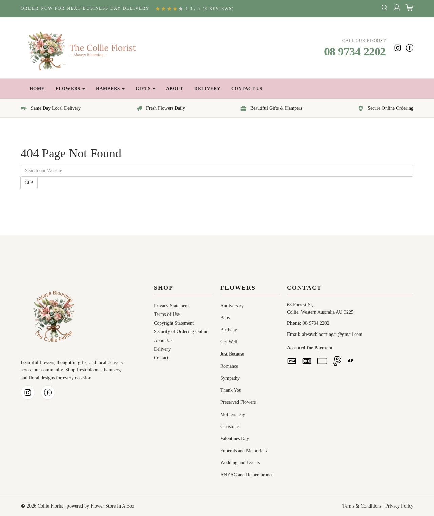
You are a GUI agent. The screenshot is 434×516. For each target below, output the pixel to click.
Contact (161, 357)
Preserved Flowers (238, 402)
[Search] (384, 9)
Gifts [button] (144, 88)
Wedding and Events (240, 462)
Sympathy (230, 378)
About (174, 88)
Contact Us (246, 88)
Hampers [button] (108, 88)
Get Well (228, 341)
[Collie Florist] (84, 48)
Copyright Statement (174, 323)
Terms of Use (167, 314)
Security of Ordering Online (181, 331)
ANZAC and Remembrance (246, 474)
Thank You (230, 390)
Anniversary (232, 305)
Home (37, 88)
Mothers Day (232, 414)
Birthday (228, 329)
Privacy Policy (399, 506)
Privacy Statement (171, 305)
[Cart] (409, 8)
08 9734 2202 (355, 51)
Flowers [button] (68, 88)
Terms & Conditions (361, 506)
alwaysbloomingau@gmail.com (332, 334)
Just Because (232, 354)
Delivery (207, 88)
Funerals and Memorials (243, 450)
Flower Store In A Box (112, 506)
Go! (29, 182)
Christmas (229, 426)
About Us (163, 340)
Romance (229, 366)
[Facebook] (409, 48)
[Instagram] (397, 47)
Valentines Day (234, 438)
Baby (225, 317)
